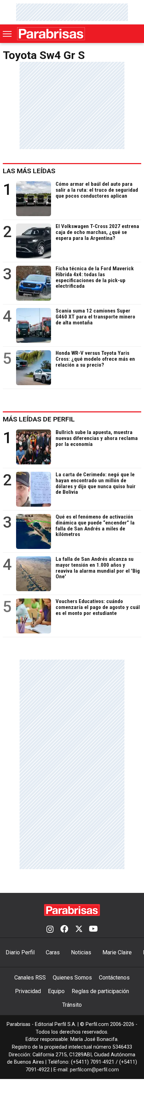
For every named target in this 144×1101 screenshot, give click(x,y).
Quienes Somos (72, 977)
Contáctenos (114, 977)
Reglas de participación (100, 991)
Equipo (56, 991)
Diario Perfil (20, 952)
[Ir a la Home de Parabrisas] (51, 33)
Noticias (81, 952)
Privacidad (28, 991)
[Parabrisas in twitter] (78, 929)
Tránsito (72, 1004)
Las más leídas (29, 171)
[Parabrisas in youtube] (93, 929)
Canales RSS (30, 977)
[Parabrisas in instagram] (49, 929)
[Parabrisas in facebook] (64, 929)
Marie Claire (117, 952)
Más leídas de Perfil (39, 419)
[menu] (8, 34)
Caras (53, 952)
